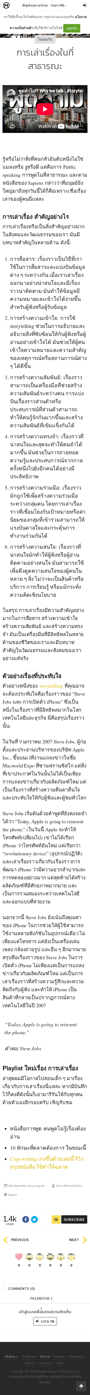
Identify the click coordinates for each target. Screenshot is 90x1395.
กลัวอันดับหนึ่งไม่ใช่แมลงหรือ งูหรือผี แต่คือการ (42, 166)
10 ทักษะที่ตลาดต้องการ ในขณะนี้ (48, 1147)
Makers (17, 6)
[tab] (21, 1288)
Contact (45, 1363)
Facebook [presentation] (41, 1299)
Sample (59, 1356)
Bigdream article (35, 5)
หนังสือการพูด (26, 1128)
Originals (29, 1356)
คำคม (11, 1048)
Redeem (75, 1356)
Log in (47, 1321)
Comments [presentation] (21, 1288)
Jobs (60, 1363)
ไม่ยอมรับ (45, 39)
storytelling (51, 685)
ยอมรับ (71, 28)
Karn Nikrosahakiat (66, 5)
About (30, 1363)
